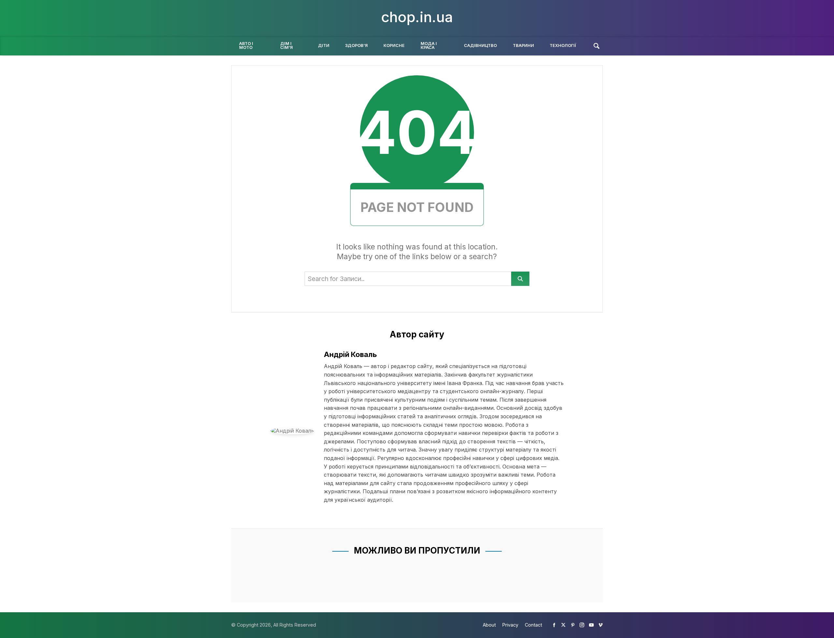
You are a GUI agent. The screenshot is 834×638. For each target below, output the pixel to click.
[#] (554, 625)
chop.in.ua (417, 17)
